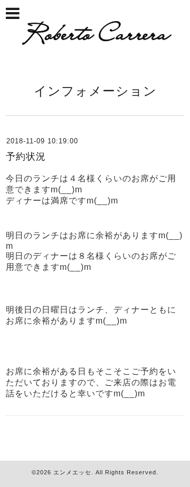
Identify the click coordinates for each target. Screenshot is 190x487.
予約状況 (26, 156)
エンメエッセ (72, 472)
